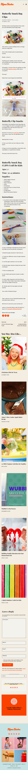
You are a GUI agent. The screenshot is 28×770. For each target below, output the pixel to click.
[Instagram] (9, 734)
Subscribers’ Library (7, 764)
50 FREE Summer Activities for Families (14, 464)
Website (5, 655)
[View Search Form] (23, 4)
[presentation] (14, 353)
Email (4, 649)
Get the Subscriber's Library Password (14, 708)
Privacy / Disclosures (16, 764)
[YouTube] (12, 734)
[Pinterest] (14, 734)
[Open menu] (26, 4)
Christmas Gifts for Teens (9, 372)
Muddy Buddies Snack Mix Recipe (21, 324)
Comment (6, 619)
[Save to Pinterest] (8, 316)
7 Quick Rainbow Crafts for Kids (11, 600)
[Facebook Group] (19, 734)
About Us (23, 764)
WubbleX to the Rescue (9, 509)
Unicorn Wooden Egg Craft (7, 324)
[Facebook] (16, 734)
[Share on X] (6, 316)
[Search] (24, 676)
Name (4, 642)
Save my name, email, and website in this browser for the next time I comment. (13, 660)
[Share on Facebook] (3, 316)
